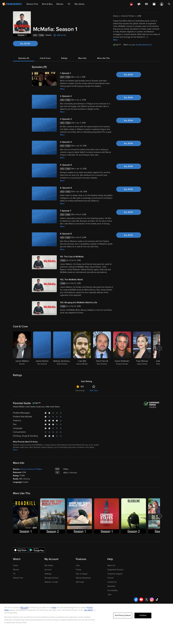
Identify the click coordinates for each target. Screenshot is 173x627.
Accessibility (112, 590)
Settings (48, 574)
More (115, 40)
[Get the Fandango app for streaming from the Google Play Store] (37, 549)
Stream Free (18, 578)
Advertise (111, 586)
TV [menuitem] (69, 4)
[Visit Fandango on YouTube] (141, 599)
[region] (86, 615)
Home (15, 565)
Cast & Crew (45, 58)
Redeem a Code (51, 582)
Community (80, 390)
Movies (16, 569)
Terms (53, 608)
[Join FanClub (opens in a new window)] (131, 4)
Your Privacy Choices (123, 615)
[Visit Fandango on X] (146, 599)
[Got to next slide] (159, 348)
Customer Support (114, 574)
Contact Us (112, 582)
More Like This (103, 58)
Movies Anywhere (83, 578)
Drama (23, 469)
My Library (49, 565)
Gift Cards (80, 582)
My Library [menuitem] (79, 4)
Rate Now (94, 390)
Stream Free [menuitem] (32, 4)
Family (78, 569)
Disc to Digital (81, 574)
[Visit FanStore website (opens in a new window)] (154, 4)
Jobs (109, 594)
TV (14, 574)
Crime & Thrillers (35, 469)
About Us (111, 565)
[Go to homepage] (12, 4)
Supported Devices (115, 569)
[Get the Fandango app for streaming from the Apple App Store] (20, 549)
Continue (142, 615)
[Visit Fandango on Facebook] (136, 599)
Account (48, 569)
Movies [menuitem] (59, 4)
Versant (24, 608)
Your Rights (88, 610)
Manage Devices (51, 578)
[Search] (169, 4)
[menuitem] (146, 4)
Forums (110, 578)
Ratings (64, 58)
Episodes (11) (23, 58)
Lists (77, 565)
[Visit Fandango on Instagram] (151, 599)
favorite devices (142, 45)
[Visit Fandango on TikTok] (157, 599)
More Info (82, 58)
